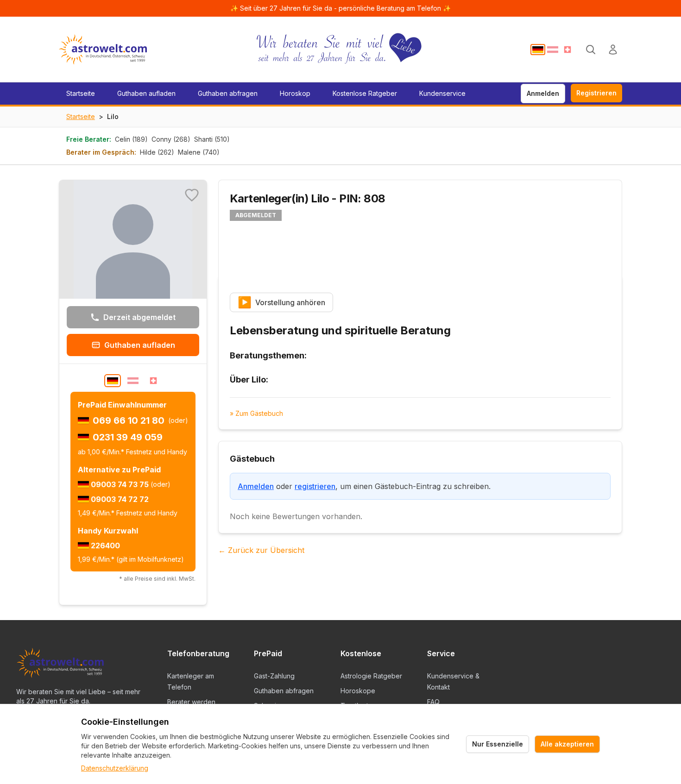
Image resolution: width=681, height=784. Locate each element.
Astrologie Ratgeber (371, 676)
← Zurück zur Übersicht (261, 550)
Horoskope (357, 691)
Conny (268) (170, 139)
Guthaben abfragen (228, 93)
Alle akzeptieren (567, 744)
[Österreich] (552, 49)
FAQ (433, 702)
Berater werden (191, 702)
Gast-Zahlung (274, 676)
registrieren (315, 486)
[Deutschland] (537, 49)
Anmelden (543, 93)
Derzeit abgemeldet (139, 317)
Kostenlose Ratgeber (365, 93)
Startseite (80, 93)
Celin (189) (131, 139)
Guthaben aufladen (146, 93)
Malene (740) (199, 152)
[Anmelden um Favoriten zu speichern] (192, 195)
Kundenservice (442, 93)
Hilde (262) (157, 152)
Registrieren (596, 93)
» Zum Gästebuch (256, 413)
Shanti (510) (212, 139)
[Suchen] (590, 49)
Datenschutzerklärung (114, 768)
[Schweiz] (567, 49)
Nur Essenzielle (497, 744)
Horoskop (295, 93)
